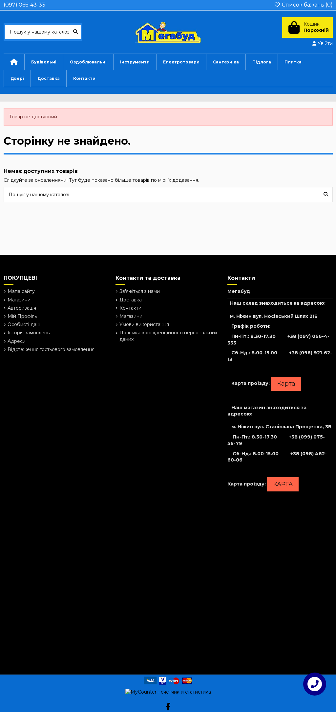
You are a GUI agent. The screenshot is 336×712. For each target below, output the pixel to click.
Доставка (130, 300)
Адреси (17, 341)
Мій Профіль (22, 316)
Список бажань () (307, 5)
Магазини (19, 300)
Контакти (130, 308)
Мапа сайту (21, 291)
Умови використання (144, 324)
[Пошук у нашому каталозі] (75, 32)
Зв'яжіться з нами (139, 291)
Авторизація (22, 308)
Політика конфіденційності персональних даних (168, 336)
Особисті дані (24, 324)
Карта (286, 383)
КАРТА (283, 484)
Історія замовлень (29, 333)
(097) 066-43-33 (24, 5)
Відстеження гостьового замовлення (51, 349)
